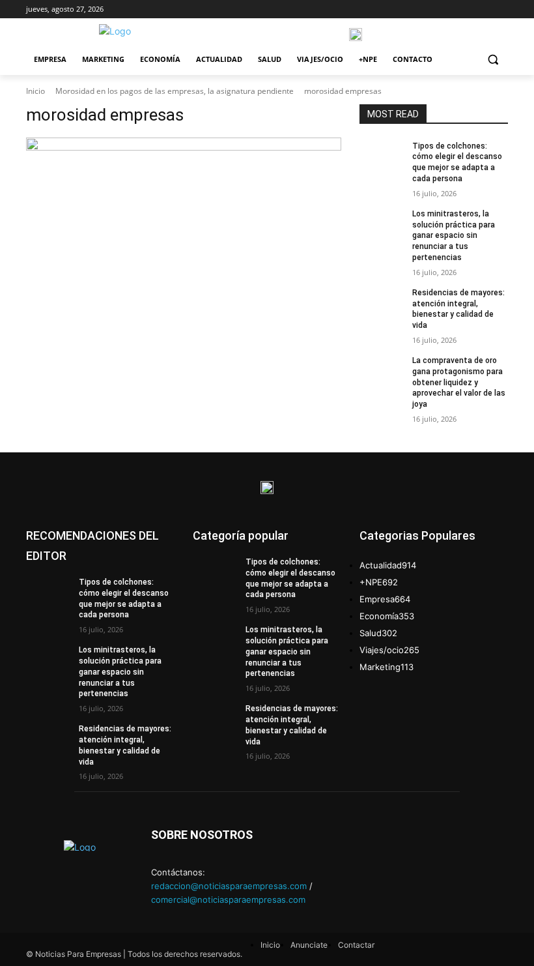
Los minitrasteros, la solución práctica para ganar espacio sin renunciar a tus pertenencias (453, 235)
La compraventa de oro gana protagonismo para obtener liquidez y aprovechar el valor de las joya (458, 382)
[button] (492, 59)
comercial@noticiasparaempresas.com (228, 899)
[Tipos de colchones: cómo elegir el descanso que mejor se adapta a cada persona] (381, 156)
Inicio (35, 90)
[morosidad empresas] (183, 144)
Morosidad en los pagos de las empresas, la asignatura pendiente (174, 90)
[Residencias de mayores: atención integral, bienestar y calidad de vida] (381, 303)
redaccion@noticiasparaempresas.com (229, 886)
